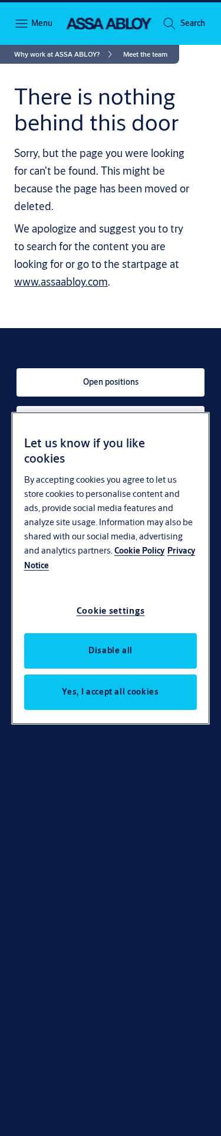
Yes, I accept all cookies (110, 691)
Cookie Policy (139, 550)
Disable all (110, 650)
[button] (193, 23)
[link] (65, 54)
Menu (41, 23)
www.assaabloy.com (61, 281)
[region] (110, 567)
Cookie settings (111, 610)
